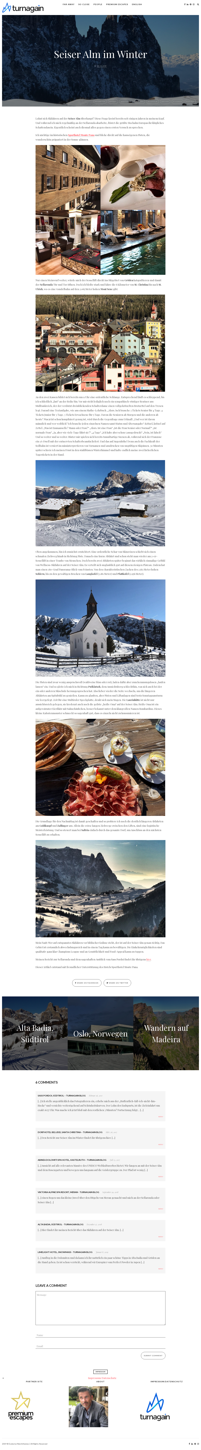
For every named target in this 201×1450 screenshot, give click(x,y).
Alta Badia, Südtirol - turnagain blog (60, 1224)
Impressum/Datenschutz (102, 1378)
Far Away (69, 4)
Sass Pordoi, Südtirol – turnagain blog (62, 1095)
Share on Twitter (118, 983)
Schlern (140, 101)
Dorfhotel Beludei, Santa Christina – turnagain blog (70, 1132)
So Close (84, 4)
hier (148, 959)
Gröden (113, 101)
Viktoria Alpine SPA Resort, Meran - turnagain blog (68, 1192)
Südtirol (190, 101)
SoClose (165, 101)
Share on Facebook (87, 983)
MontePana (126, 101)
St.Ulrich (177, 101)
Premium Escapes (117, 4)
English (137, 4)
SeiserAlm (153, 101)
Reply (160, 1116)
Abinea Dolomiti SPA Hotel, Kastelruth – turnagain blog (72, 1160)
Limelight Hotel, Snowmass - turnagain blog (65, 1252)
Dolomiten (100, 101)
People (98, 4)
